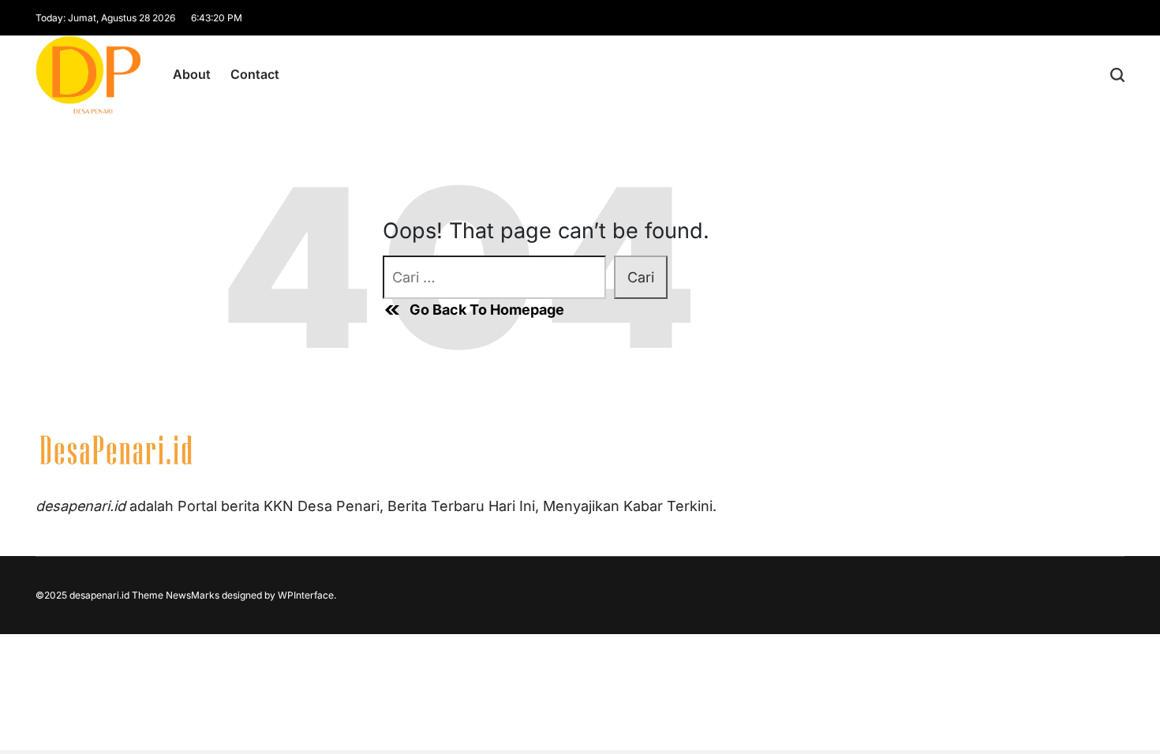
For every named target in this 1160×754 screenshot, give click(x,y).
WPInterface (306, 595)
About (192, 74)
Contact (254, 74)
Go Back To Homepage (487, 309)
